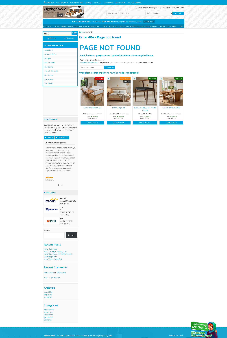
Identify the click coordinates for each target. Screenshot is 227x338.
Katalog (97, 2)
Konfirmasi (108, 2)
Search (47, 220)
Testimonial (120, 2)
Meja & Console (51, 71)
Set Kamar (49, 75)
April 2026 (48, 287)
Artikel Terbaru (135, 2)
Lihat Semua (62, 137)
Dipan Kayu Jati (118, 108)
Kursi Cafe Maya (50, 239)
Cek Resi (88, 2)
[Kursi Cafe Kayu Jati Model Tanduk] (145, 91)
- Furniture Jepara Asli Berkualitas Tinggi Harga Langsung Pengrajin (78, 325)
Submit (50, 137)
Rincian (53, 38)
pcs (74, 33)
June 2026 (48, 282)
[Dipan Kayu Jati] (119, 91)
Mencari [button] (110, 67)
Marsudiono (49, 262)
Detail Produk (92, 123)
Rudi (45, 267)
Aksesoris (49, 50)
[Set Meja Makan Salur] (171, 91)
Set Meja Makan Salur (171, 108)
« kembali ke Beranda (89, 62)
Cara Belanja (62, 2)
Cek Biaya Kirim (76, 2)
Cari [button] (179, 13)
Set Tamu (48, 83)
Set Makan (49, 79)
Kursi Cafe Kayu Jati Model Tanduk (58, 244)
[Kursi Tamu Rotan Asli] (92, 91)
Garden (48, 58)
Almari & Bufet (50, 54)
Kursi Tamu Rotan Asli (92, 108)
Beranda (50, 2)
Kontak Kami (149, 21)
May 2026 (48, 284)
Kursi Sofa (49, 67)
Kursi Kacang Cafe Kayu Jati (55, 241)
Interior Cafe (50, 62)
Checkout (70, 38)
